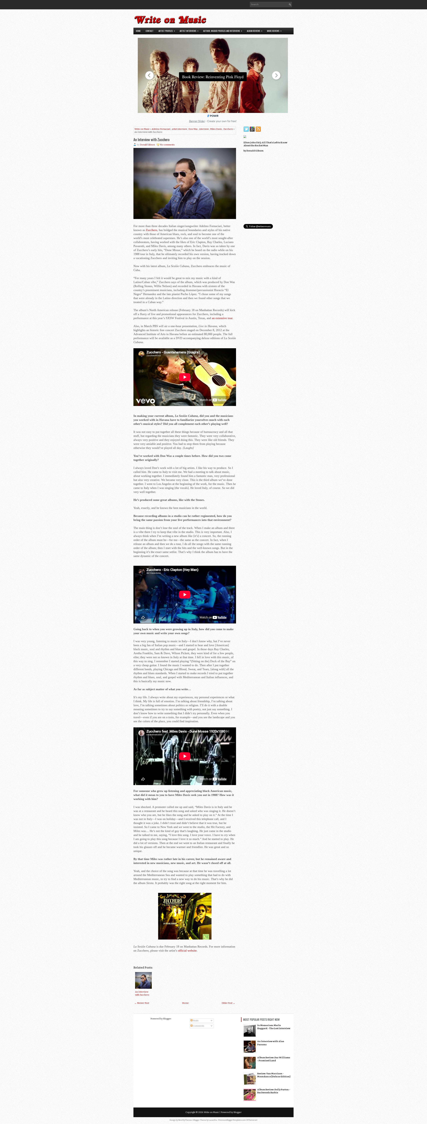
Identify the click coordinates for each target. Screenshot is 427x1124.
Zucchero (228, 129)
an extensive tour (222, 318)
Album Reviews (254, 31)
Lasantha (213, 1120)
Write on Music (142, 129)
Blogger (167, 1018)
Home (138, 31)
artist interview (179, 129)
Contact (149, 31)
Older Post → (228, 1003)
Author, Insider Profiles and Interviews (222, 31)
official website (187, 950)
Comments (198, 1026)
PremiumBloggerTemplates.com (232, 1120)
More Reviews (274, 31)
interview (204, 129)
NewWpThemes (185, 1120)
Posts (195, 1020)
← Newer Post (141, 1003)
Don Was (193, 129)
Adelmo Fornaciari (161, 129)
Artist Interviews (189, 31)
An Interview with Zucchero (151, 139)
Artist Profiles (166, 31)
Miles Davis (216, 129)
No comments (167, 144)
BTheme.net (252, 1120)
